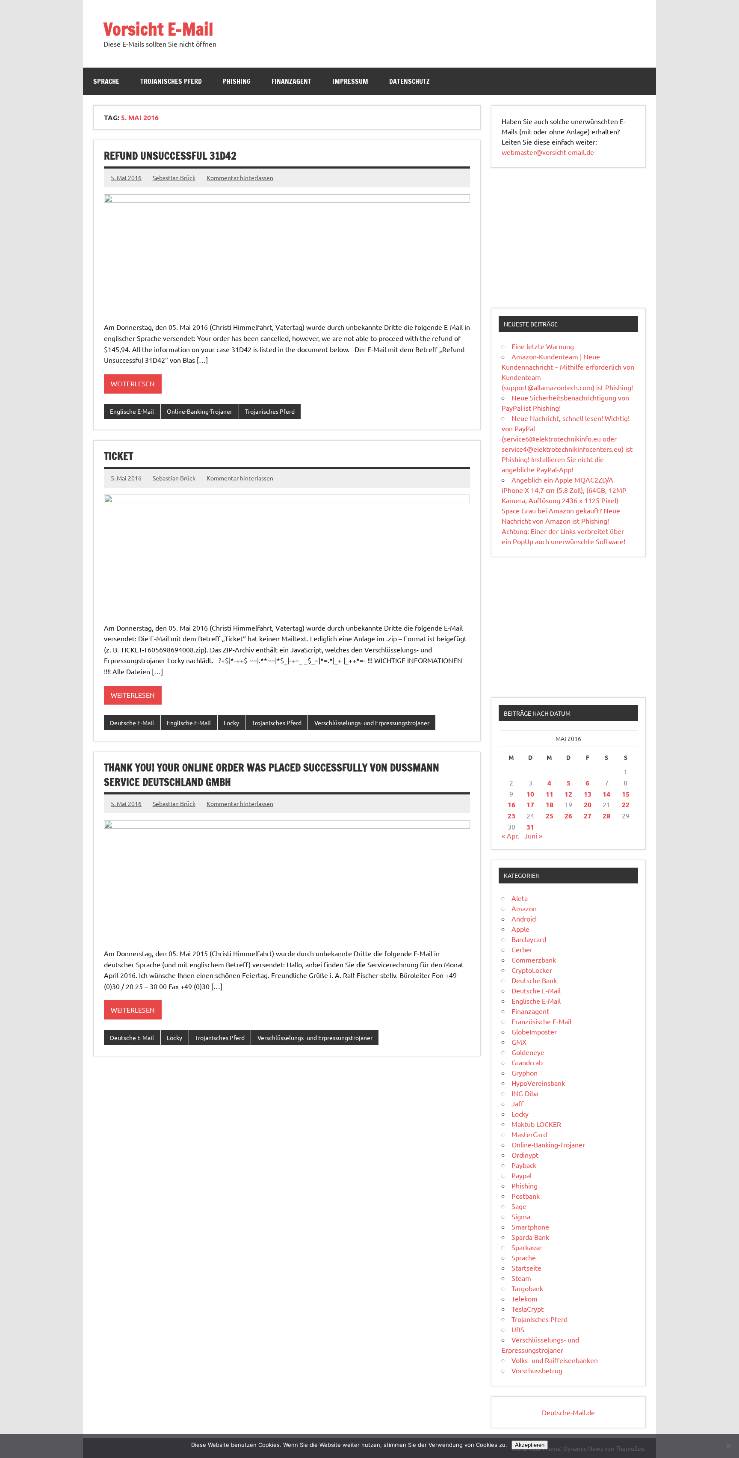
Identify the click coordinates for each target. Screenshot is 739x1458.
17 (530, 804)
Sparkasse (526, 1247)
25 (549, 815)
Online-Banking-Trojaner (199, 411)
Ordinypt (524, 1154)
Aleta (519, 898)
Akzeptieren (529, 1445)
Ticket (118, 456)
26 (568, 815)
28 (606, 815)
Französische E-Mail (541, 1021)
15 (626, 793)
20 (587, 804)
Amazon (524, 908)
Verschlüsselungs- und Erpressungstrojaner (371, 722)
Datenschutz (409, 81)
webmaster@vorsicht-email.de (548, 152)
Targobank (527, 1288)
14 (606, 793)
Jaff (517, 1103)
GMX (518, 1041)
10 (530, 793)
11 (549, 793)
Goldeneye (527, 1052)
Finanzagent (291, 81)
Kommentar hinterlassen (240, 177)
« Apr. (510, 835)
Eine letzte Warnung (542, 346)
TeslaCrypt (527, 1308)
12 (568, 793)
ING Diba (524, 1093)
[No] (728, 1446)
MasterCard (529, 1134)
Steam (521, 1278)
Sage (518, 1206)
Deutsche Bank (534, 980)
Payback (523, 1165)
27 (587, 815)
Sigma (520, 1216)
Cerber (521, 949)
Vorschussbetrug (536, 1370)
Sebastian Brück (174, 177)
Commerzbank (533, 959)
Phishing (237, 81)
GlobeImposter (534, 1031)
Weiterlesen (133, 383)
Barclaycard (528, 939)
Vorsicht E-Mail (158, 29)
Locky (231, 722)
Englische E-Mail (132, 411)
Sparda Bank (530, 1237)
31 (530, 826)
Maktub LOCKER (536, 1124)
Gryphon (524, 1072)
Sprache (106, 81)
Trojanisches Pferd (171, 81)
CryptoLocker (531, 970)
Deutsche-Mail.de (568, 1412)
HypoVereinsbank (538, 1083)
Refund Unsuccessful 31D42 (170, 155)
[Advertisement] (568, 238)
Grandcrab (527, 1062)
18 (549, 804)
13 (587, 793)
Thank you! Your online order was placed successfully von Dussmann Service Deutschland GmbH (271, 774)
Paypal (521, 1175)
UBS (517, 1329)
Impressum (350, 81)
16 (511, 804)
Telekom (524, 1298)
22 (626, 804)
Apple (520, 929)
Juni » (533, 835)
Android (523, 918)
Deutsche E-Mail (132, 722)
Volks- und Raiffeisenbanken (554, 1360)
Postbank (525, 1195)
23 (511, 815)
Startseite (526, 1267)
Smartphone (530, 1226)
